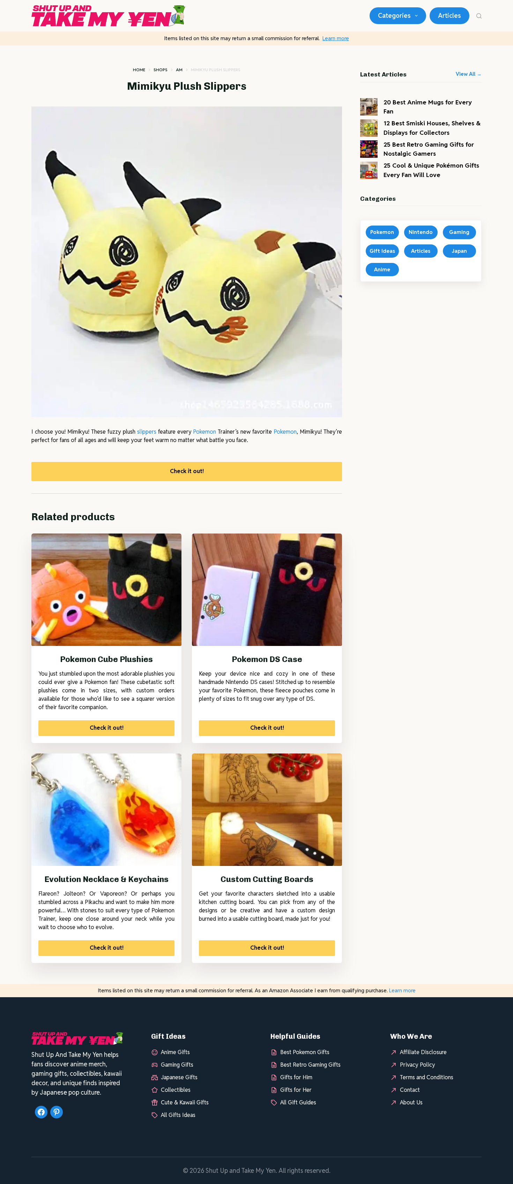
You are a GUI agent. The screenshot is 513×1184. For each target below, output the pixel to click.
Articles (449, 16)
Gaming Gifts (177, 1064)
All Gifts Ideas (178, 1115)
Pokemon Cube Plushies (106, 659)
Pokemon (204, 431)
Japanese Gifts (179, 1077)
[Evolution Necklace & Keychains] (106, 809)
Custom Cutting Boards (267, 879)
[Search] (479, 16)
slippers (146, 431)
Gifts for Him (296, 1077)
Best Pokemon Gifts (304, 1052)
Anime (382, 269)
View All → (469, 74)
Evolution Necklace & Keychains (106, 879)
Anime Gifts (175, 1052)
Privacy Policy (417, 1064)
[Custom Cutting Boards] (267, 809)
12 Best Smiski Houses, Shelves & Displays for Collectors (432, 127)
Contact (410, 1090)
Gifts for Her (296, 1090)
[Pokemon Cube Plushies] (106, 590)
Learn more (335, 38)
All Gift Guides (298, 1102)
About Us (411, 1102)
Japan (459, 251)
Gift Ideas (382, 251)
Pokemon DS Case (267, 659)
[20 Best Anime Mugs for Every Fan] (369, 107)
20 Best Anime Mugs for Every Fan (428, 106)
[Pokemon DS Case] (267, 590)
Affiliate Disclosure (423, 1052)
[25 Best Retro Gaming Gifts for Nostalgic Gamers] (369, 149)
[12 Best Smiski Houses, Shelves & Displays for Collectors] (369, 128)
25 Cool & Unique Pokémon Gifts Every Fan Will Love (431, 169)
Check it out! (187, 471)
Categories (394, 16)
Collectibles (176, 1090)
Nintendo (421, 232)
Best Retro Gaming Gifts (310, 1064)
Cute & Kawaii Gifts (185, 1102)
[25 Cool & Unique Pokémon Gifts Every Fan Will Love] (369, 170)
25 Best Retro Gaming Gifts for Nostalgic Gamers (429, 148)
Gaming (459, 232)
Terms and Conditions (426, 1077)
